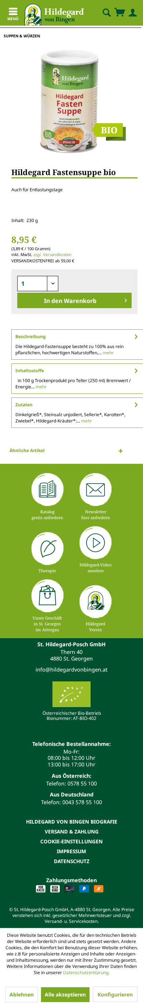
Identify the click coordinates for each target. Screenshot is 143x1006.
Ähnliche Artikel (27, 450)
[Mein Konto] (131, 12)
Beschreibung (30, 336)
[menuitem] (100, 12)
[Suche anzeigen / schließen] (106, 12)
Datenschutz (71, 861)
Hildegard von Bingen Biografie (71, 821)
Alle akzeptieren (65, 994)
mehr (108, 352)
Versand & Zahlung (72, 831)
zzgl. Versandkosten (52, 254)
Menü (13, 18)
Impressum (71, 851)
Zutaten (24, 405)
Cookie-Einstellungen (71, 841)
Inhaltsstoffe (29, 370)
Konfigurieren (115, 994)
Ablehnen (22, 994)
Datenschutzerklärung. (86, 972)
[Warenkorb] (119, 12)
